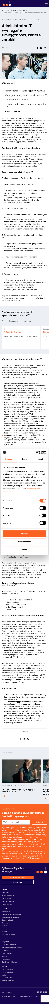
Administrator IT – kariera (17, 99)
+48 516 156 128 (7, 978)
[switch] (42, 508)
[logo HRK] (6, 3)
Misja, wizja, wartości (9, 945)
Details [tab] (24, 459)
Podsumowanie (12, 111)
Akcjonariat (6, 959)
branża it (5, 785)
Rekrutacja (5, 893)
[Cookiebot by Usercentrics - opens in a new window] (35, 452)
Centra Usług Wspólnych (10, 917)
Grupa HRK (5, 942)
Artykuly (22, 10)
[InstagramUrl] (41, 992)
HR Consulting (6, 898)
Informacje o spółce (8, 996)
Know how (12, 10)
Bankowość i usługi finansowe (12, 914)
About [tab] (40, 459)
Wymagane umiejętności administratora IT (26, 95)
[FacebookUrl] (46, 992)
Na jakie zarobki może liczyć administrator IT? (25, 105)
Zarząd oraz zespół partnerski (12, 948)
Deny (24, 550)
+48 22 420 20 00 (7, 969)
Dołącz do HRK (7, 953)
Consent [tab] (8, 459)
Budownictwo (6, 911)
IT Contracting (7, 904)
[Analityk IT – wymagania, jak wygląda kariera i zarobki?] (3, 796)
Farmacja (5, 926)
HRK (4, 10)
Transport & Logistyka (9, 934)
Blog (36, 996)
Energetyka (6, 923)
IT (2, 929)
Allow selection (24, 542)
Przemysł (5, 932)
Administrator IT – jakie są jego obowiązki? (25, 90)
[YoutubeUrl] (43, 992)
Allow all (24, 534)
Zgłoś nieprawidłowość (9, 962)
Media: (4, 975)
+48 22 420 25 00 (7, 972)
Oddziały (5, 950)
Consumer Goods (7, 920)
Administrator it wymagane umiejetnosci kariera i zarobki (24, 13)
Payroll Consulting (8, 901)
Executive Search (8, 895)
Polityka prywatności (25, 996)
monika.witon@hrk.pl (9, 981)
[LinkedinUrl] (38, 992)
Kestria (4, 956)
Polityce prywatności (36, 858)
